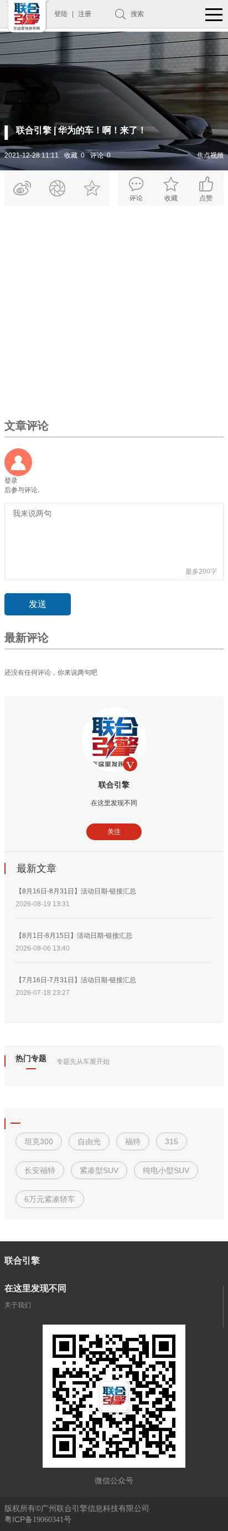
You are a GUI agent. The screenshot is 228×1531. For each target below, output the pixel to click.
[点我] (214, 15)
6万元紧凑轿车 (49, 1199)
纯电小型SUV (166, 1170)
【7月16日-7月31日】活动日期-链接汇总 (75, 980)
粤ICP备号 (37, 1519)
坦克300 (38, 1141)
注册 (84, 14)
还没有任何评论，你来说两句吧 (50, 672)
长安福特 (39, 1170)
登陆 (61, 14)
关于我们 (17, 1305)
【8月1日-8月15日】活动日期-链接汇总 (73, 935)
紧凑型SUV (99, 1170)
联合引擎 (114, 784)
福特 (133, 1141)
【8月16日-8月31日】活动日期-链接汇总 (75, 891)
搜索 (137, 14)
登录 (11, 480)
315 (171, 1141)
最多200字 (201, 571)
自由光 (89, 1141)
